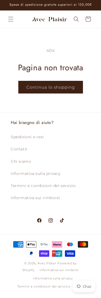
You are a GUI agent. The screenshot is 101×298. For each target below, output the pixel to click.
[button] (11, 19)
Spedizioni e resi (27, 136)
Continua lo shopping (50, 87)
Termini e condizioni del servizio (43, 185)
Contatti (19, 149)
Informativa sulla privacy (36, 173)
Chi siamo (21, 161)
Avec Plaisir (46, 263)
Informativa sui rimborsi (35, 197)
